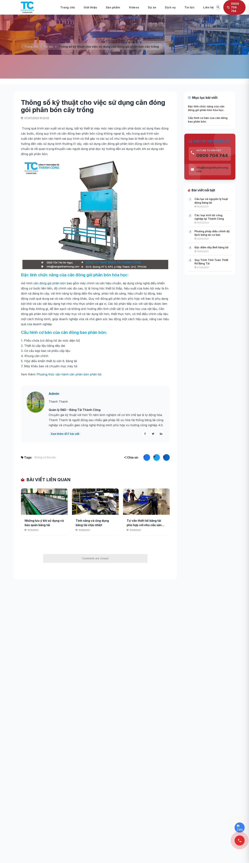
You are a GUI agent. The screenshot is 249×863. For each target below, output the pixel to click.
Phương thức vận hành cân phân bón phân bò (69, 374)
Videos (134, 7)
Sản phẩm (113, 7)
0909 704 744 (212, 155)
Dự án (152, 7)
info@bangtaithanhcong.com (212, 169)
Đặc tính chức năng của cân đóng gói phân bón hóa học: (206, 108)
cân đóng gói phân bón (49, 283)
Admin (54, 394)
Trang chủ (67, 7)
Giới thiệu (90, 7)
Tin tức (189, 7)
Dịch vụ (170, 7)
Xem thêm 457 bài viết (65, 433)
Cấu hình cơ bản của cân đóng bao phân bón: (207, 119)
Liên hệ (208, 7)
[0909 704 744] (240, 840)
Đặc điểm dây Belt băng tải (211, 247)
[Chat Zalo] (240, 827)
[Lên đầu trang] (240, 854)
